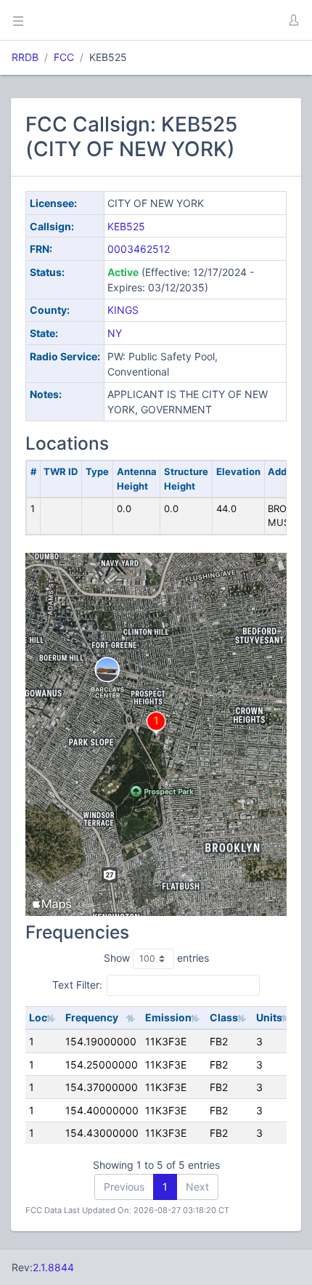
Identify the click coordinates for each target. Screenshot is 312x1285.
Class (224, 1017)
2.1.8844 (53, 1267)
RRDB (25, 57)
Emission (168, 1017)
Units (269, 1017)
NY (114, 333)
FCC (64, 57)
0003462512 (138, 249)
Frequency (91, 1017)
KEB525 (126, 226)
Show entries (156, 958)
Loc (38, 1017)
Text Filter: (77, 984)
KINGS (123, 310)
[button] (293, 20)
